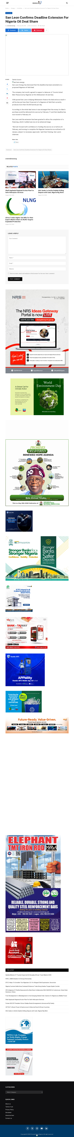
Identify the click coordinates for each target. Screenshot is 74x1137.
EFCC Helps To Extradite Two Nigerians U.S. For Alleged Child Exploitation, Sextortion (31, 982)
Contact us (8, 1118)
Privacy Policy (9, 1109)
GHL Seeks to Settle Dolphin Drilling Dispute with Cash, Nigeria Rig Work (51, 191)
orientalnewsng (11, 25)
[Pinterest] (7, 98)
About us (8, 1104)
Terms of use (9, 1106)
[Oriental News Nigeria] (37, 3)
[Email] (7, 102)
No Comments (33, 25)
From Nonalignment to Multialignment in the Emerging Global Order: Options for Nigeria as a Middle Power (36, 996)
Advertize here (9, 1115)
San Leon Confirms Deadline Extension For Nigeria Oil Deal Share (32, 149)
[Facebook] (7, 84)
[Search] (67, 3)
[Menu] (7, 3)
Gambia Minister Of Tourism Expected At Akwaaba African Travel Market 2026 (28, 975)
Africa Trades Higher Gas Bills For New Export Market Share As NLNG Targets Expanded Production (19, 219)
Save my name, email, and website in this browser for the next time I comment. (32, 273)
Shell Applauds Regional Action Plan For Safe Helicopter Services (19, 191)
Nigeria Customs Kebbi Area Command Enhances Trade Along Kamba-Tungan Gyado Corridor (33, 986)
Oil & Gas (9, 13)
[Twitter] (7, 89)
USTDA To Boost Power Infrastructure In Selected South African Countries (28, 1007)
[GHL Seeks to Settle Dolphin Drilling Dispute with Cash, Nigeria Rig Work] (53, 179)
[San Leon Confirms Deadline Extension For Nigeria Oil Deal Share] (37, 54)
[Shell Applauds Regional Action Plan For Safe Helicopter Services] (20, 179)
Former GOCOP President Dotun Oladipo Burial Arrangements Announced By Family (30, 1003)
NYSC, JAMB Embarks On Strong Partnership (19, 978)
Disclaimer (8, 1112)
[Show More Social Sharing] (46, 30)
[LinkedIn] (7, 93)
